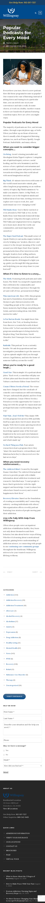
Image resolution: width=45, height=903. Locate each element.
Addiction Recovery (14, 600)
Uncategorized (12, 685)
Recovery (10, 664)
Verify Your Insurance (17, 838)
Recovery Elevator (11, 498)
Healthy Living (11, 643)
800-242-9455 (23, 817)
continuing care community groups (24, 546)
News (8, 653)
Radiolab (6, 345)
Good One (7, 372)
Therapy (9, 680)
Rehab (8, 669)
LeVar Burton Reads (11, 319)
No (7, 755)
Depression (10, 632)
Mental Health (11, 648)
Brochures (11, 850)
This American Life (11, 296)
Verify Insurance (14, 696)
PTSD (8, 659)
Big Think (7, 180)
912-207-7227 (21, 814)
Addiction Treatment (14, 605)
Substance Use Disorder (16, 675)
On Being (7, 154)
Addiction (10, 595)
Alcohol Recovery (13, 616)
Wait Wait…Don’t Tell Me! (13, 416)
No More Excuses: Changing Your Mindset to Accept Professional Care (23, 900)
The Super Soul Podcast (13, 236)
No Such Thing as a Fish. (13, 445)
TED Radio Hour (10, 210)
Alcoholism (10, 621)
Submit (5, 772)
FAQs (8, 855)
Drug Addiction (12, 637)
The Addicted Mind (11, 469)
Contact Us (11, 846)
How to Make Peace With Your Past (20, 884)
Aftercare (10, 611)
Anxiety (9, 627)
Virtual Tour (12, 859)
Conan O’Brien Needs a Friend (16, 386)
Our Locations (13, 842)
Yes (7, 750)
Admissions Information (18, 833)
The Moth (7, 279)
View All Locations (10, 809)
